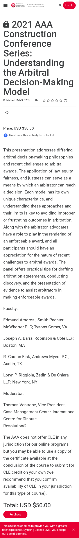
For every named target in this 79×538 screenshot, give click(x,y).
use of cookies (16, 533)
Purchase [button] (15, 514)
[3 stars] (52, 100)
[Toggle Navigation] (5, 5)
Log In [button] (69, 5)
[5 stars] (61, 100)
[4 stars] (57, 100)
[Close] (73, 530)
